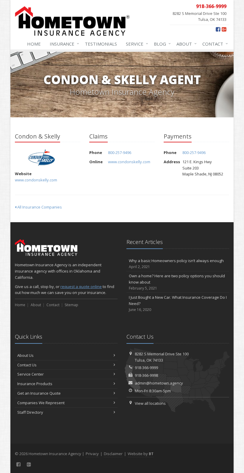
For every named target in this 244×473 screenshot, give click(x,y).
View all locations (150, 403)
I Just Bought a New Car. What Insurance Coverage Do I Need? (178, 303)
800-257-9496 (119, 152)
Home (34, 44)
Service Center (30, 374)
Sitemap (71, 304)
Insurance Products (34, 383)
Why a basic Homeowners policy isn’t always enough (176, 263)
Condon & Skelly (41, 158)
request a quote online (81, 286)
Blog (161, 44)
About (185, 44)
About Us (25, 355)
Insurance (63, 44)
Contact (213, 44)
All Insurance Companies (39, 207)
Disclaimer (113, 453)
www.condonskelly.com (36, 180)
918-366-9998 (146, 375)
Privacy (92, 453)
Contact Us (27, 365)
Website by (141, 453)
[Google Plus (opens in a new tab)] (224, 29)
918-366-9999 (146, 367)
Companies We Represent (41, 402)
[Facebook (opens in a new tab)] (218, 29)
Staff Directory (30, 412)
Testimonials (101, 44)
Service (135, 44)
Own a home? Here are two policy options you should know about (177, 282)
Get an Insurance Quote (39, 393)
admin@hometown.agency (159, 383)
